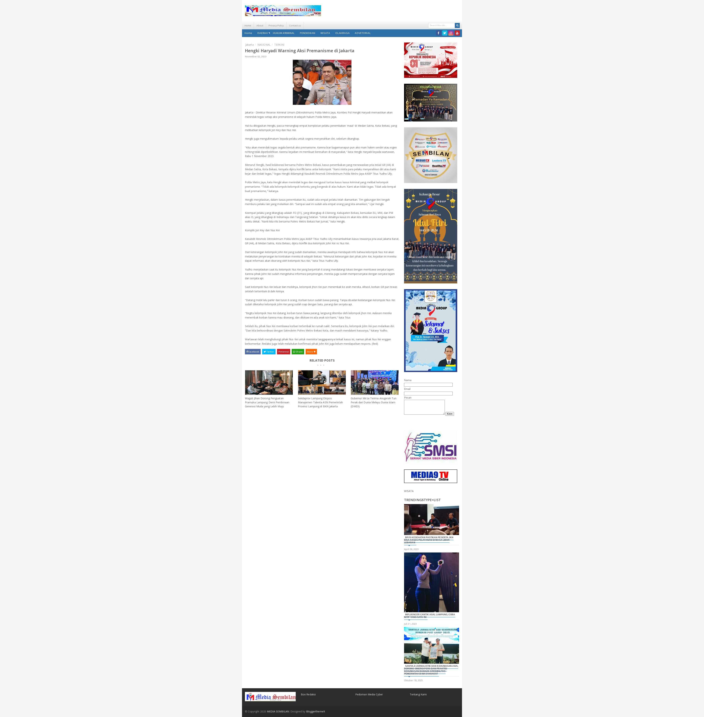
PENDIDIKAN (307, 33)
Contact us (295, 25)
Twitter (270, 351)
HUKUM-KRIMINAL (284, 33)
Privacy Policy (276, 25)
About (259, 25)
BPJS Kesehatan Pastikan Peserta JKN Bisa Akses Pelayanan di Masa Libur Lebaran (429, 540)
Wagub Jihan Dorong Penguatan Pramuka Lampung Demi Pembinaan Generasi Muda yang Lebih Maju (267, 402)
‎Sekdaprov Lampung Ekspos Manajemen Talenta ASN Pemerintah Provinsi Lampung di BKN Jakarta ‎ (320, 402)
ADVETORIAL (363, 33)
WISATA (325, 33)
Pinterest (283, 351)
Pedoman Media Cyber (369, 694)
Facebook (253, 351)
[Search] (457, 25)
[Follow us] (444, 33)
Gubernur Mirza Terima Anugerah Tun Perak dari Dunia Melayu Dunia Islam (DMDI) (373, 402)
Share (299, 351)
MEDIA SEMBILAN (278, 711)
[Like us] (438, 33)
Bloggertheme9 (315, 711)
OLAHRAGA (342, 33)
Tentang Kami (418, 694)
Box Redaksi (308, 694)
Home (248, 25)
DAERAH (262, 33)
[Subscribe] (457, 33)
